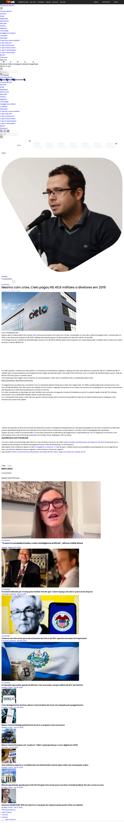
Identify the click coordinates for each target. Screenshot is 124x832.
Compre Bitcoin (6, 11)
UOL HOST (33, 2)
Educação (3, 38)
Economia (5, 284)
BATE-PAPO (106, 2)
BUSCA (96, 2)
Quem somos (7, 812)
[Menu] (8, 131)
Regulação (4, 18)
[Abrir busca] (1, 131)
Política (3, 26)
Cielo (34, 335)
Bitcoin (2, 55)
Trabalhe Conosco (9, 819)
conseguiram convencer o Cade (47, 447)
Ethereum (4, 57)
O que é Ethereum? (7, 45)
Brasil (2, 16)
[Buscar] (1, 137)
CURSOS (48, 2)
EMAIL (116, 2)
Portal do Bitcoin (6, 77)
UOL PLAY (55, 2)
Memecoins (4, 21)
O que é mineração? (7, 52)
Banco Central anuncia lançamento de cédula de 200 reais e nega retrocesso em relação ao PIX (48, 452)
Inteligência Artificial (7, 33)
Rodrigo (4, 276)
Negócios (3, 28)
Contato (5, 815)
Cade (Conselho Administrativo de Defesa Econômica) (84, 442)
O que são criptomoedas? (10, 40)
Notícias (3, 14)
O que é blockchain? (8, 48)
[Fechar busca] (4, 131)
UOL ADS (62, 2)
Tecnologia (4, 31)
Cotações (3, 35)
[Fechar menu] (1, 8)
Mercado (3, 23)
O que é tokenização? (8, 50)
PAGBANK (41, 2)
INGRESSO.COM (23, 2)
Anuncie (5, 817)
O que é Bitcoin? (6, 43)
